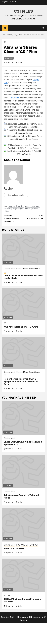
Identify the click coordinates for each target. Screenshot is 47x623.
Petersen (35, 209)
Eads (27, 206)
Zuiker (7, 211)
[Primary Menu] (11, 28)
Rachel (20, 62)
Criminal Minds (9, 269)
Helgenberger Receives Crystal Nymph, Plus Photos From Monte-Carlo (21, 381)
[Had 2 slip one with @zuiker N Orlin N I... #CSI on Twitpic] (23, 152)
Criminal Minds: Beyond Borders (28, 269)
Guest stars (35, 206)
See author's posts (16, 195)
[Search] (43, 28)
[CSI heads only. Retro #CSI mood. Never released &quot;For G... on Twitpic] (23, 137)
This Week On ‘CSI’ (34, 217)
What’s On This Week (14, 548)
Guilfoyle (8, 209)
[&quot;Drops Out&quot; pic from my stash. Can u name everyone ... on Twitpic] (23, 125)
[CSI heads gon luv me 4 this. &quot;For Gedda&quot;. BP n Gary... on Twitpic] (23, 146)
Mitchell (27, 209)
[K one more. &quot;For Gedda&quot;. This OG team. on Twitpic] (23, 131)
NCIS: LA (24, 545)
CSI (5, 42)
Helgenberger (18, 209)
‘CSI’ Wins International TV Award (21, 327)
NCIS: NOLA (33, 545)
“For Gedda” (14, 98)
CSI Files (23, 11)
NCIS (18, 545)
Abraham (12, 206)
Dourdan (20, 206)
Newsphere (35, 617)
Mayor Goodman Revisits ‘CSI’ (11, 218)
